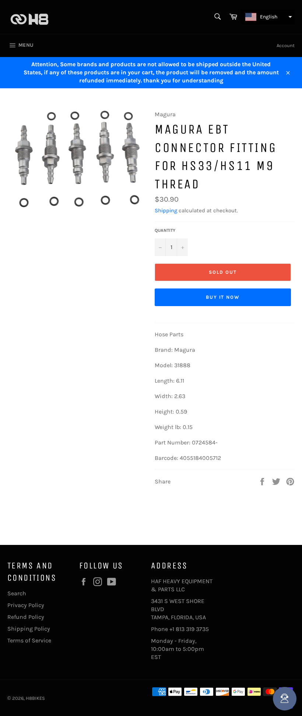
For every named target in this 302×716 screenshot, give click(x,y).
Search (16, 593)
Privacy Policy (25, 605)
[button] (268, 17)
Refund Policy (25, 616)
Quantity (165, 230)
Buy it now (223, 297)
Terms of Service (29, 640)
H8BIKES (35, 698)
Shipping (166, 210)
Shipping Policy (28, 628)
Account (286, 45)
